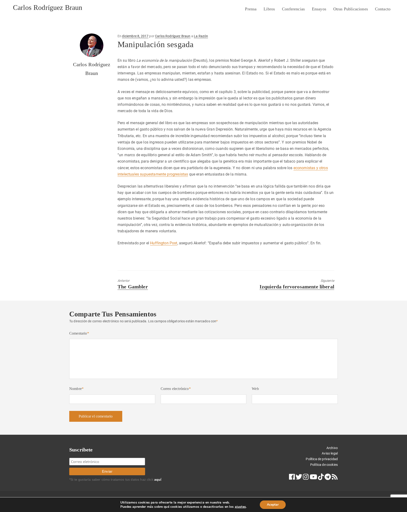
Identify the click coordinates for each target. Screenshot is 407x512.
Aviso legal (330, 453)
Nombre (76, 389)
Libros (269, 9)
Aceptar (273, 504)
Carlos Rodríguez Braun (47, 7)
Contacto (383, 9)
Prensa (250, 9)
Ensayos (319, 9)
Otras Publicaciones (350, 9)
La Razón (201, 36)
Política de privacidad (322, 459)
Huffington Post (163, 243)
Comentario (79, 333)
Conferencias (293, 9)
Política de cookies (324, 465)
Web (255, 389)
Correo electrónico (176, 389)
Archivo (332, 448)
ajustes (240, 507)
